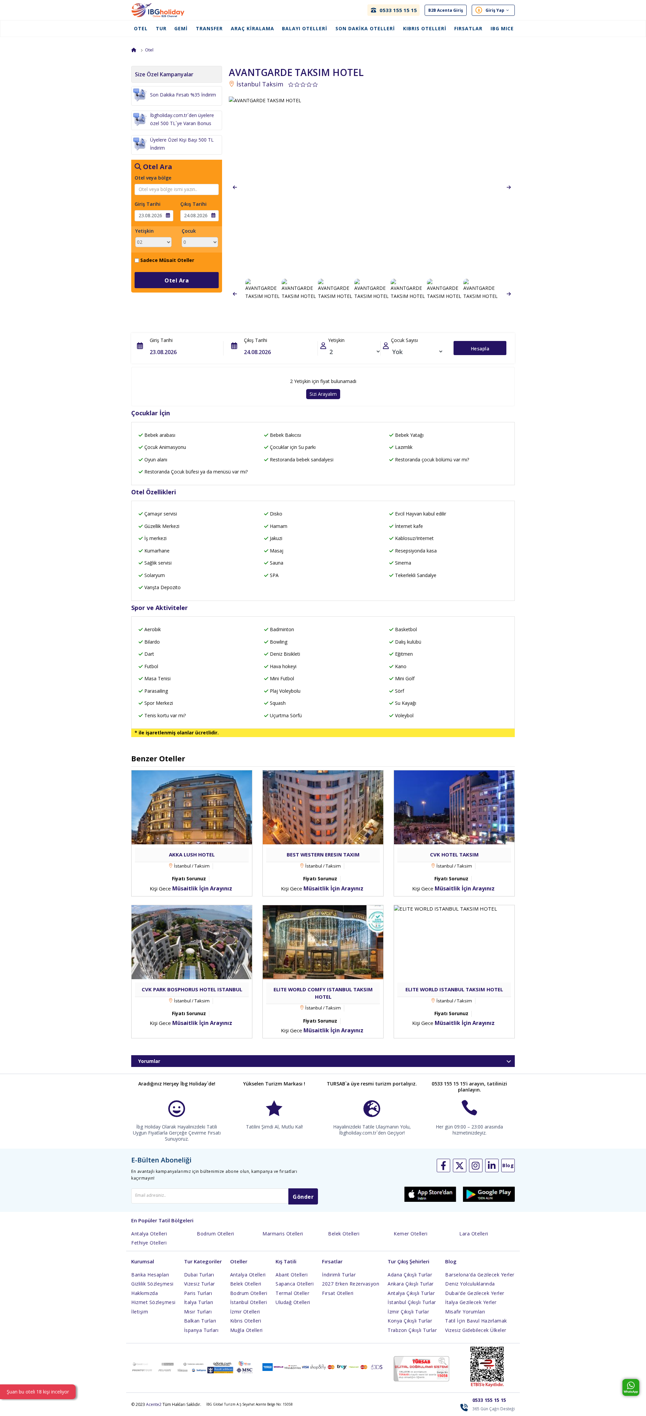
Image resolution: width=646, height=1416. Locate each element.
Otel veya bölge (153, 178)
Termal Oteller (292, 1293)
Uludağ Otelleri (293, 1302)
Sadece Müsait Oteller (167, 260)
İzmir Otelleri (245, 1311)
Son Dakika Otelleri (365, 28)
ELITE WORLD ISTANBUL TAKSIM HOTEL (454, 989)
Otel (141, 28)
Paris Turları (198, 1293)
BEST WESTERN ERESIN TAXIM (323, 854)
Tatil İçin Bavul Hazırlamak (476, 1320)
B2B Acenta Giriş (445, 10)
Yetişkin (144, 231)
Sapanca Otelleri (295, 1283)
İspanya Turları (201, 1330)
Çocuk (189, 231)
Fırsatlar (468, 28)
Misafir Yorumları (465, 1311)
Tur (161, 28)
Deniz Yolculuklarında (470, 1283)
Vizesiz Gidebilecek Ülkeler (475, 1330)
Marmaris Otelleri (282, 1233)
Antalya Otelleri (149, 1233)
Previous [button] (235, 187)
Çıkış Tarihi (193, 204)
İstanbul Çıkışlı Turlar (412, 1302)
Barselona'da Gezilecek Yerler (479, 1274)
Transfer (209, 28)
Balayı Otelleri (304, 28)
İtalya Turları (198, 1302)
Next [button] (509, 187)
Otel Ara (177, 280)
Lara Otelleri (473, 1233)
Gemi (181, 28)
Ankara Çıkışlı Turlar (411, 1283)
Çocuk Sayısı (404, 340)
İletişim (139, 1311)
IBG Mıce (502, 28)
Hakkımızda (144, 1293)
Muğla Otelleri (246, 1330)
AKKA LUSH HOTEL (192, 854)
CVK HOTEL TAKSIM (454, 854)
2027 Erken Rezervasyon (350, 1283)
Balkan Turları (200, 1320)
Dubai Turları (199, 1274)
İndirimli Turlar (339, 1274)
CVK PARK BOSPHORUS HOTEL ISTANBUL (192, 989)
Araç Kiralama (252, 28)
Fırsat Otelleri (338, 1293)
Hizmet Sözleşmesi (153, 1302)
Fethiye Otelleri (149, 1242)
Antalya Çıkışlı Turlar (411, 1293)
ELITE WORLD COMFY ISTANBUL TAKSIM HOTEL (323, 993)
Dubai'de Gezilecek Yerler (474, 1293)
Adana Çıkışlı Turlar (410, 1274)
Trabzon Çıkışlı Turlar (412, 1330)
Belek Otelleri (343, 1233)
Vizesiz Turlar (199, 1283)
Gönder (303, 1196)
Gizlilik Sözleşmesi (152, 1283)
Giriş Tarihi (147, 204)
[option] (372, 187)
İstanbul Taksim (259, 84)
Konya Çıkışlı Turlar (410, 1320)
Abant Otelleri (292, 1274)
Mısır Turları (198, 1311)
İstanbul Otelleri (248, 1302)
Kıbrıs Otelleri (424, 28)
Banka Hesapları (150, 1274)
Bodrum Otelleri (215, 1233)
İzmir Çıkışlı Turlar (408, 1311)
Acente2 (154, 1404)
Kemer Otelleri (410, 1233)
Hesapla (480, 348)
